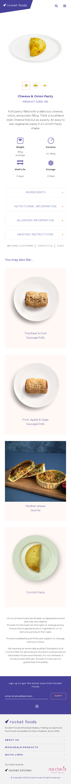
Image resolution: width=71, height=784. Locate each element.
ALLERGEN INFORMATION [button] (35, 220)
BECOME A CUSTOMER (20, 246)
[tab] (35, 192)
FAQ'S (60, 246)
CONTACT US (45, 246)
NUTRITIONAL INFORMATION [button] (35, 206)
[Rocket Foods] (16, 6)
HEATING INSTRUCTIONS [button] (35, 234)
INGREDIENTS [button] (36, 192)
